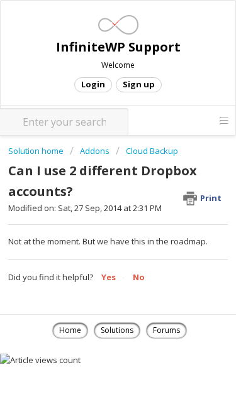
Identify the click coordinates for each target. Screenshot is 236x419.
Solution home (36, 150)
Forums (166, 330)
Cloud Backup (152, 150)
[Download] (95, 196)
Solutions (117, 330)
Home (70, 330)
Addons (95, 150)
